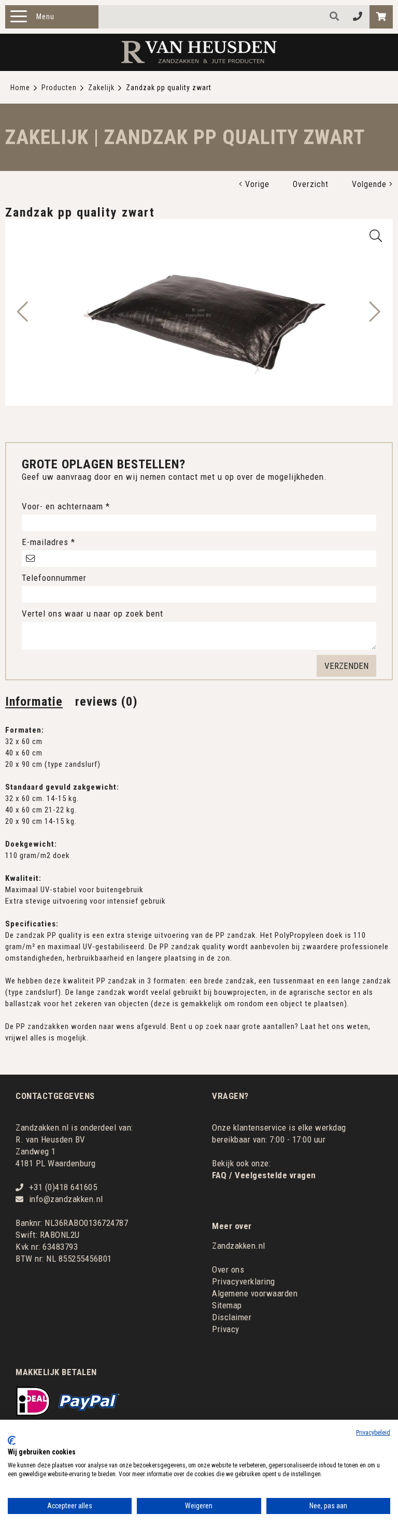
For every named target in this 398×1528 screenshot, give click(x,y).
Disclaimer (231, 1317)
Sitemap (227, 1305)
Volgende (370, 184)
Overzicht (311, 184)
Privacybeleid (373, 1432)
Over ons (228, 1269)
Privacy (225, 1329)
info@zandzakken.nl (66, 1199)
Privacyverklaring (243, 1281)
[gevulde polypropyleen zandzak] (376, 235)
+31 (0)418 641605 (63, 1187)
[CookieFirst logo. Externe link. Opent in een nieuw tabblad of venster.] (12, 1440)
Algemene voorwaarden (254, 1293)
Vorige (256, 184)
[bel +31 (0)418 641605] (357, 16)
